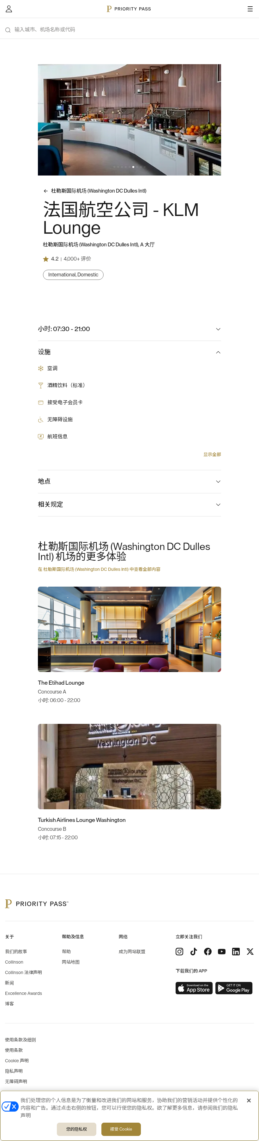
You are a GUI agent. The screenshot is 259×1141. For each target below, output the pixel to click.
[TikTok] (193, 951)
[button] (114, 167)
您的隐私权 (76, 1129)
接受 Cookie (121, 1129)
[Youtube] (222, 951)
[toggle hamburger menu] (250, 9)
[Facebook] (208, 951)
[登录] (9, 9)
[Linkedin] (236, 951)
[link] (194, 988)
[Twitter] (250, 951)
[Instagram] (179, 951)
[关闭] (249, 1100)
